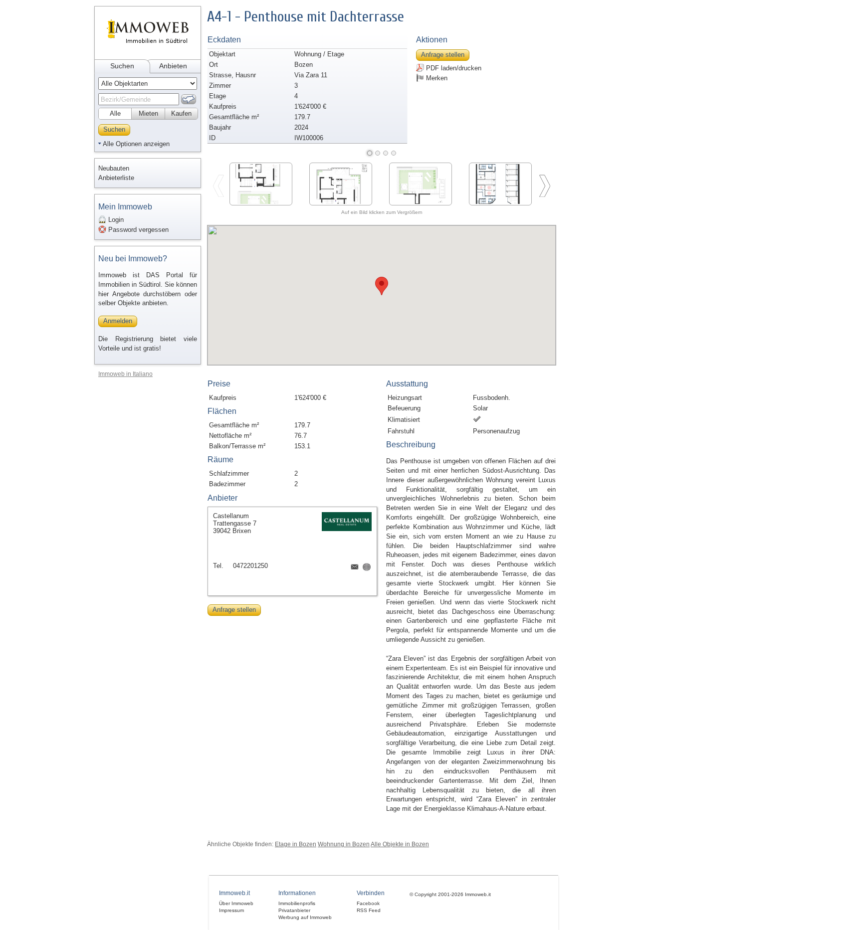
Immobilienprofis (296, 903)
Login (115, 219)
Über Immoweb (236, 903)
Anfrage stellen (442, 54)
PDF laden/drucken (452, 68)
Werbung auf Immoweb (305, 917)
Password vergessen (137, 229)
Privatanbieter (294, 910)
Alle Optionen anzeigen (136, 144)
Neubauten (113, 168)
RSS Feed (369, 910)
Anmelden (117, 321)
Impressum (231, 910)
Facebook (368, 903)
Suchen (122, 66)
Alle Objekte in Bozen (400, 844)
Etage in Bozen (295, 844)
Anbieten (173, 66)
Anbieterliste (116, 178)
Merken (435, 78)
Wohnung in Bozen (344, 844)
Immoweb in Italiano (125, 374)
